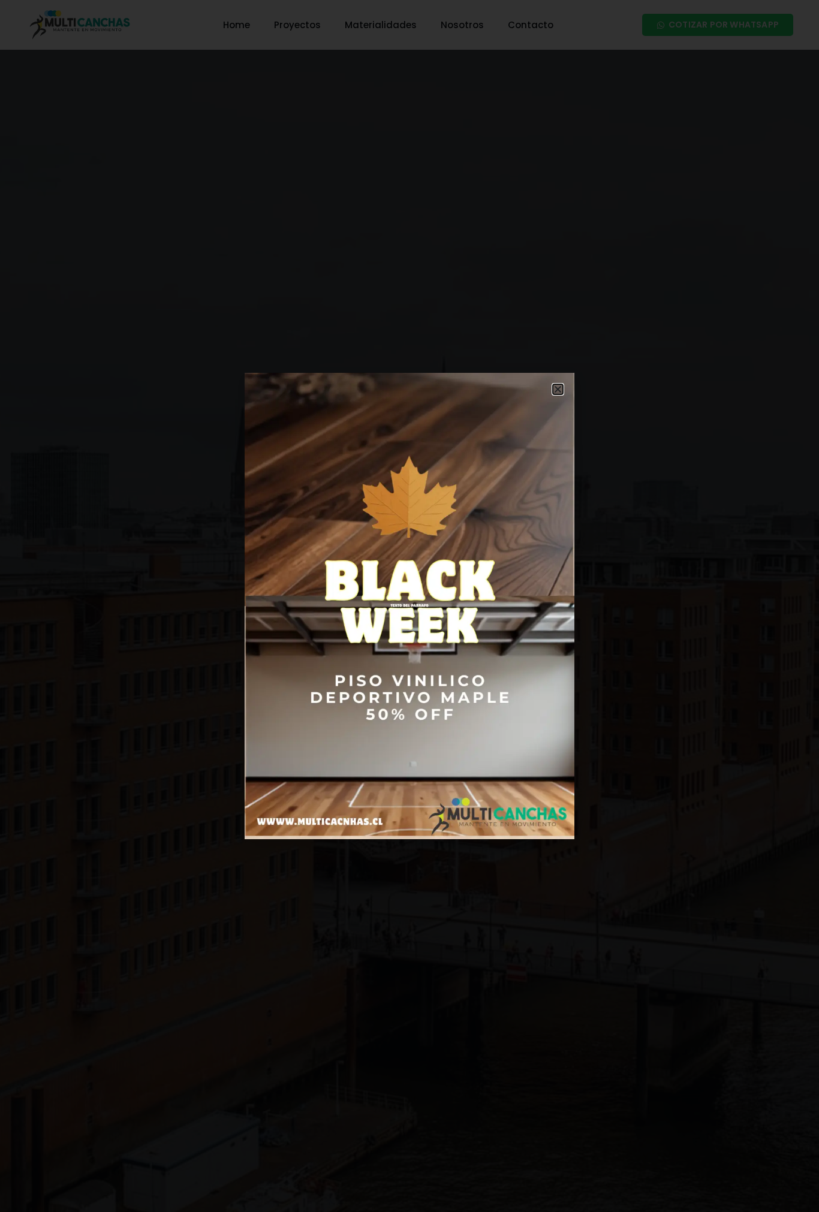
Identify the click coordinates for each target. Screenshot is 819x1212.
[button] (557, 389)
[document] (409, 606)
